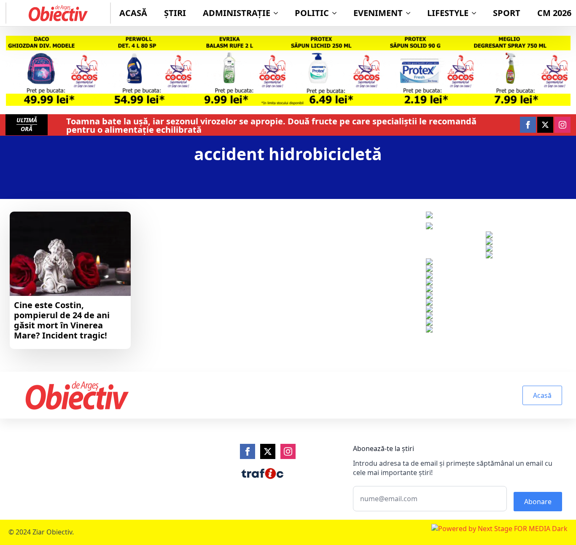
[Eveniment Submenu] (411, 13)
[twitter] (545, 125)
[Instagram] (288, 451)
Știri (175, 13)
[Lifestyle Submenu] (476, 13)
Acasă (133, 13)
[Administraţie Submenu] (278, 13)
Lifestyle (447, 13)
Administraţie (236, 13)
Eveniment (378, 13)
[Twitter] (267, 451)
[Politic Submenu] (337, 13)
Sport (506, 13)
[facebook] (528, 125)
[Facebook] (247, 451)
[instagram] (562, 125)
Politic (312, 13)
